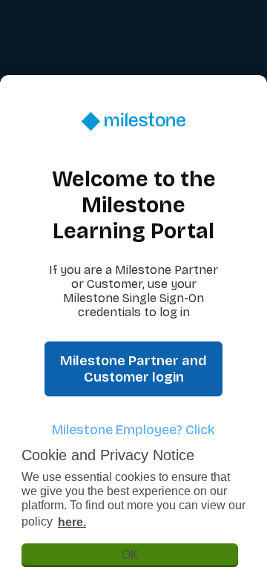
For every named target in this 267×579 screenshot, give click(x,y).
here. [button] (72, 522)
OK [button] (130, 555)
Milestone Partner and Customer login (133, 369)
